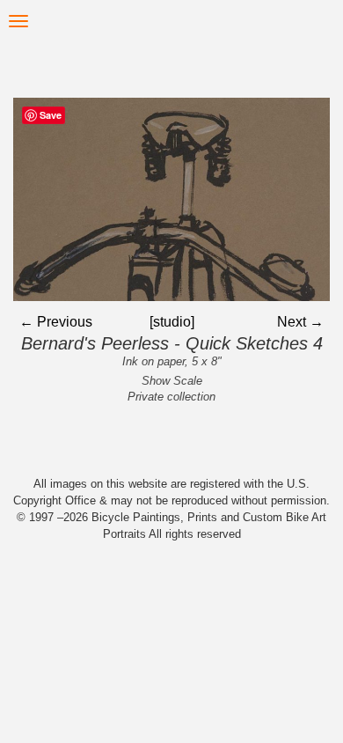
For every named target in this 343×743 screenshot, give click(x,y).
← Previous (55, 321)
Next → (300, 321)
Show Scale (172, 380)
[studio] (172, 321)
